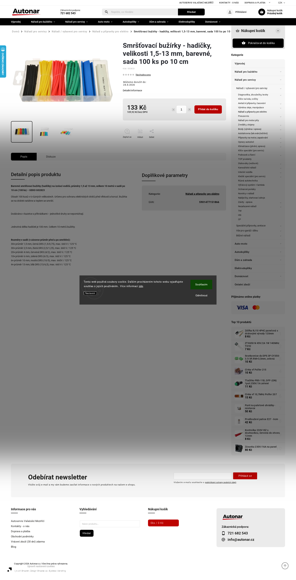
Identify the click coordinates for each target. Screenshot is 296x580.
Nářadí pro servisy (245, 79)
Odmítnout (201, 295)
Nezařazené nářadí (247, 206)
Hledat (191, 11)
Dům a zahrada (243, 260)
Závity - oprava (245, 202)
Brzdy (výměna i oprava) (249, 129)
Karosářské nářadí (247, 167)
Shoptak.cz (42, 571)
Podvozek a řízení (246, 154)
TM (239, 210)
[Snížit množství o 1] (173, 109)
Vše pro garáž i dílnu (247, 230)
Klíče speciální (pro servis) (251, 150)
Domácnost (241, 276)
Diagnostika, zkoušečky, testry (253, 94)
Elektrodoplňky (243, 268)
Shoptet (25, 571)
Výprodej (240, 63)
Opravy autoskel (246, 142)
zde (141, 286)
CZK (280, 3)
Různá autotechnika (248, 180)
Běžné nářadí (243, 235)
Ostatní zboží (242, 284)
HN (239, 215)
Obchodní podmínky (22, 536)
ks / (157, 523)
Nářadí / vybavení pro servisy (251, 88)
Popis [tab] (23, 156)
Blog (13, 546)
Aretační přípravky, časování (252, 103)
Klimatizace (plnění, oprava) (251, 146)
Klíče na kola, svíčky (248, 99)
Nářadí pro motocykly (248, 120)
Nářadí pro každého (246, 71)
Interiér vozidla (245, 172)
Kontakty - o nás (229, 3)
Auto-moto (241, 243)
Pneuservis (243, 116)
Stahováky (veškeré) (248, 163)
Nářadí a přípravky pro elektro (252, 111)
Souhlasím (201, 284)
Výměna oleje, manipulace (251, 107)
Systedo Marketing (57, 571)
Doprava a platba (255, 3)
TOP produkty (244, 159)
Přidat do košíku (208, 109)
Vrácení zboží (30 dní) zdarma (28, 541)
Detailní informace (132, 90)
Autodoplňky (242, 252)
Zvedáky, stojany (246, 124)
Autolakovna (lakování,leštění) (253, 133)
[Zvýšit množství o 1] (189, 109)
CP (239, 219)
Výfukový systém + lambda (251, 185)
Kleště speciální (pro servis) (252, 176)
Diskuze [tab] (51, 156)
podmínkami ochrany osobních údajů (220, 482)
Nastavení (90, 293)
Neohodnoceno (143, 75)
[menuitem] (18, 21)
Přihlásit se (245, 475)
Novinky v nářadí (246, 193)
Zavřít (215, 143)
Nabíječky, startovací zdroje (251, 197)
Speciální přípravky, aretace (251, 225)
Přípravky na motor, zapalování (253, 137)
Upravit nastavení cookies (41, 566)
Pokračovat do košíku (261, 43)
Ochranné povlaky (247, 189)
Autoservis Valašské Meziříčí (196, 3)
